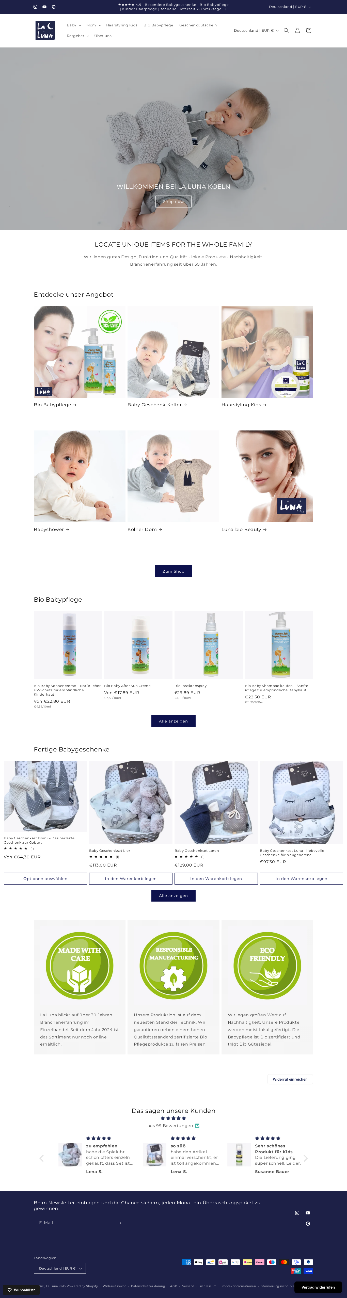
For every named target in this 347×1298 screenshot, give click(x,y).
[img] (174, 1118)
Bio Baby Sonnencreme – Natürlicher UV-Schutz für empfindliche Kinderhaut (67, 690)
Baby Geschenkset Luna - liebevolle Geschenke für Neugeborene (292, 852)
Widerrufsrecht (114, 1286)
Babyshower (49, 529)
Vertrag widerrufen (318, 1287)
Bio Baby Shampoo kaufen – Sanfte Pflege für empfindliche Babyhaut (276, 688)
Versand (188, 1286)
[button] (73, 25)
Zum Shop (173, 571)
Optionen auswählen (45, 878)
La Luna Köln (56, 1286)
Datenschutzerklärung (148, 1286)
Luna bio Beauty (241, 529)
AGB (173, 1286)
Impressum (208, 1286)
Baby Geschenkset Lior (109, 850)
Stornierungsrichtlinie (277, 1286)
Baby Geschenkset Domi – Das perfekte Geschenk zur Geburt (39, 840)
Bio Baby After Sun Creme (127, 686)
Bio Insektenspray (191, 686)
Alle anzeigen (173, 721)
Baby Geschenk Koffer (155, 405)
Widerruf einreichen (290, 1079)
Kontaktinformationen (239, 1286)
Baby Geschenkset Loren (197, 850)
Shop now (173, 201)
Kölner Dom (142, 529)
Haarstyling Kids (241, 405)
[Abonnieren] (119, 1223)
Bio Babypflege (52, 405)
